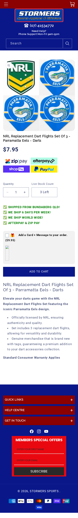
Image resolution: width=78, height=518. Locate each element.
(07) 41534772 (42, 25)
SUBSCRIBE (39, 471)
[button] (6, 4)
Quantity (8, 184)
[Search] (67, 43)
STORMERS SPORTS (44, 491)
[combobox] (39, 43)
